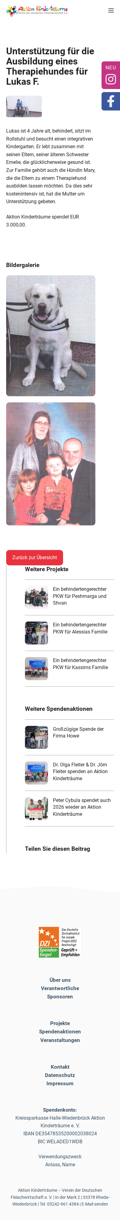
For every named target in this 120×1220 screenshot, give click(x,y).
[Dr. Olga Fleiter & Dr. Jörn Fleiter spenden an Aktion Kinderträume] (36, 772)
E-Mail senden (95, 1204)
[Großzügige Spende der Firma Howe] (36, 737)
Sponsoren (60, 996)
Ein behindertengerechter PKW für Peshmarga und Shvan (79, 596)
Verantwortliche (60, 988)
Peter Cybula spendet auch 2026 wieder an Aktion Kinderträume (82, 807)
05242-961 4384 (63, 1204)
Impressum (60, 1083)
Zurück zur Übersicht (34, 557)
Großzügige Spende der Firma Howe (78, 732)
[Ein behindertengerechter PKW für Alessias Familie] (36, 633)
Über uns (60, 980)
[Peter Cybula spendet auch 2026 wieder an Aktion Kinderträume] (36, 808)
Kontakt (60, 1067)
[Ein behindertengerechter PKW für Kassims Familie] (36, 668)
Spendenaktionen (60, 1031)
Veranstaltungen (60, 1040)
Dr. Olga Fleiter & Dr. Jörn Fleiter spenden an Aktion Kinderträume (80, 771)
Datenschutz (60, 1075)
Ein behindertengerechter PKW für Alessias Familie (80, 628)
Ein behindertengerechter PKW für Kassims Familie (80, 663)
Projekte (60, 1023)
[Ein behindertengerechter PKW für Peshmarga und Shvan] (36, 597)
